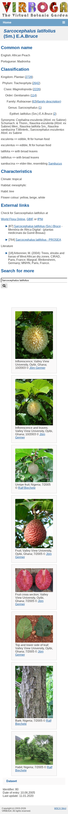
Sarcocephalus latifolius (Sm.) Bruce (37, 226)
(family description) (49, 101)
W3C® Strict (60, 808)
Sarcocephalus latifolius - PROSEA (38, 239)
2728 (29, 76)
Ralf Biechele (27, 487)
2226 (36, 89)
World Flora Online (13, 219)
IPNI (40, 219)
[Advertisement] (37, 295)
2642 (36, 83)
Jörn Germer (37, 367)
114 (33, 95)
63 (34, 101)
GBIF (30, 219)
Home (7, 22)
